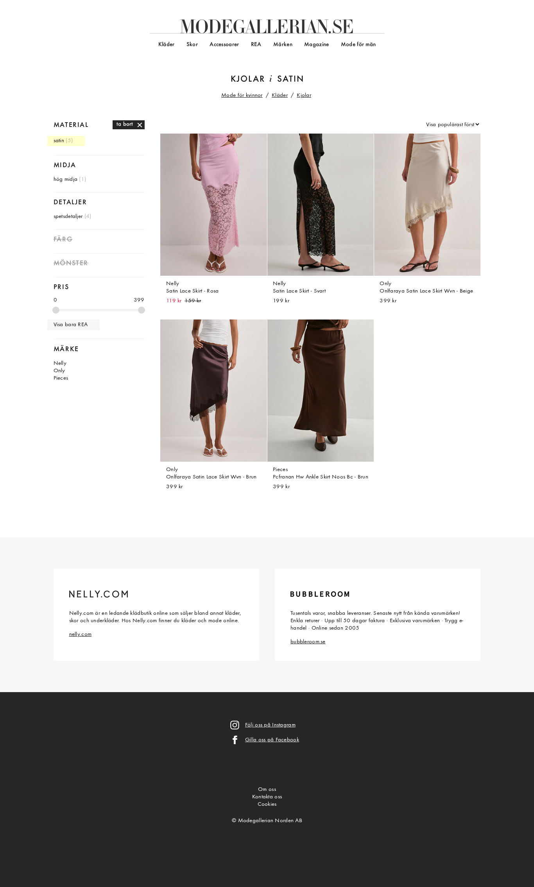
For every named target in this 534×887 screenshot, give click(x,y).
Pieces (61, 378)
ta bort (124, 124)
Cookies (267, 804)
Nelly (60, 363)
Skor (192, 45)
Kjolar (248, 79)
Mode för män (358, 45)
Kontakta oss (267, 797)
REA (256, 45)
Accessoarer (224, 45)
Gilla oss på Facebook (272, 740)
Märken (282, 45)
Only (59, 371)
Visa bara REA (71, 325)
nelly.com (80, 634)
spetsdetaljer (68, 217)
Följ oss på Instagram (270, 725)
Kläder (166, 45)
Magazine (316, 45)
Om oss (267, 789)
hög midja (66, 179)
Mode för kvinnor (242, 95)
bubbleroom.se (308, 642)
